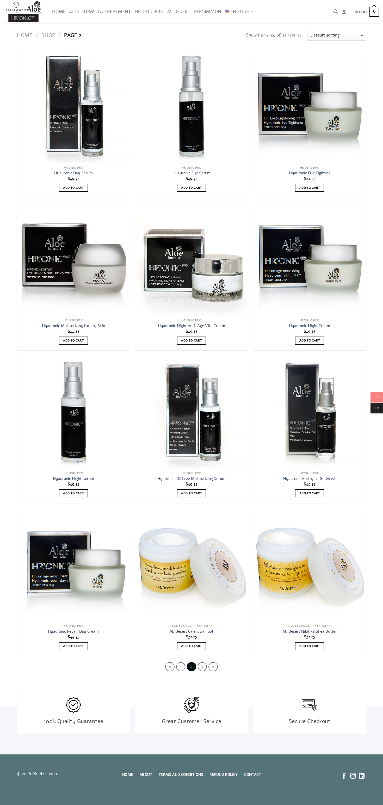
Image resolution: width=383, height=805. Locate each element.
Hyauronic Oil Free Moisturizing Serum (191, 478)
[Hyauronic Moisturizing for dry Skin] (73, 259)
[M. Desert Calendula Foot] (191, 564)
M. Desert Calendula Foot (191, 631)
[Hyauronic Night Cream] (309, 259)
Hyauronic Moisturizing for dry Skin (73, 326)
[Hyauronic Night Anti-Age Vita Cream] (191, 259)
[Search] (335, 12)
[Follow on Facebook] (344, 776)
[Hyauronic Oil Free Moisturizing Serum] (191, 411)
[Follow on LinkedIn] (362, 776)
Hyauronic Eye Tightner (309, 173)
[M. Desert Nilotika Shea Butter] (309, 564)
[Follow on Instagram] (353, 776)
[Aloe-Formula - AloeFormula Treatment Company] (24, 11)
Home (58, 12)
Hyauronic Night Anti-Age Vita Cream (191, 326)
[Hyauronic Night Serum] (73, 411)
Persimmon (207, 12)
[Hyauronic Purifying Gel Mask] (309, 411)
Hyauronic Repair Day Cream (73, 631)
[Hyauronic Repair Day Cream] (73, 564)
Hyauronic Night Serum (73, 478)
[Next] (213, 667)
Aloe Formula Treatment (100, 12)
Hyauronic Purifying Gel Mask (309, 478)
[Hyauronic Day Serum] (73, 106)
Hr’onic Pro (149, 12)
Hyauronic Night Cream (309, 326)
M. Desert (178, 12)
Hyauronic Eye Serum (191, 173)
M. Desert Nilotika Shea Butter (309, 631)
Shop (48, 35)
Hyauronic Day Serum (73, 173)
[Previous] (170, 667)
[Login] (344, 11)
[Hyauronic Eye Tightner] (309, 106)
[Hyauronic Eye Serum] (191, 106)
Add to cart (73, 188)
